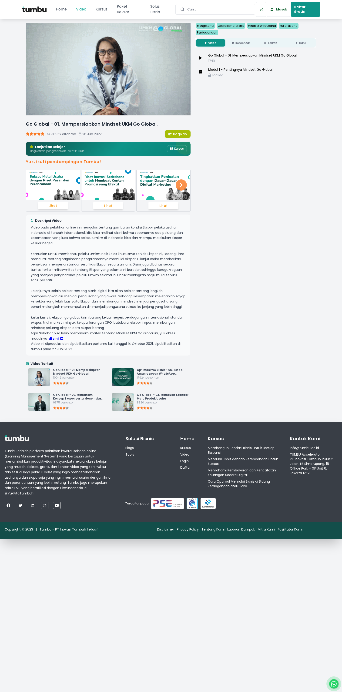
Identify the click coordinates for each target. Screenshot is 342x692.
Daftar (185, 467)
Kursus (101, 9)
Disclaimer (165, 529)
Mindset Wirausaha (262, 26)
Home (61, 9)
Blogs (129, 448)
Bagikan (180, 134)
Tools (129, 454)
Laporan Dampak (241, 529)
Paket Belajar (123, 9)
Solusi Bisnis (155, 9)
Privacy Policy (188, 529)
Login (184, 461)
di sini (54, 338)
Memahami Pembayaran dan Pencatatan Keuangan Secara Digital (242, 472)
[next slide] (181, 185)
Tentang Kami (213, 529)
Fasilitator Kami (290, 529)
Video (81, 9)
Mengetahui (205, 26)
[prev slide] (35, 185)
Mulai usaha (289, 26)
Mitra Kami (266, 529)
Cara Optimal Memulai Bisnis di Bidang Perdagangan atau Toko (239, 483)
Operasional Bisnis (231, 26)
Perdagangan (207, 32)
